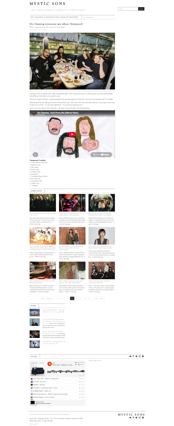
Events (73, 10)
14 (84, 298)
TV (67, 10)
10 (68, 298)
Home (33, 10)
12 (76, 298)
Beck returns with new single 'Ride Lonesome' (42, 282)
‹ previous (48, 298)
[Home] (47, 3)
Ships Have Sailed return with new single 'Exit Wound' (71, 214)
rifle (37, 424)
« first (42, 298)
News (40, 10)
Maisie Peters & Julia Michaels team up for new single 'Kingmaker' (71, 248)
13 (80, 298)
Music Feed (90, 17)
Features (59, 10)
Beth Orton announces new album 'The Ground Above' (71, 282)
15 (89, 298)
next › (96, 298)
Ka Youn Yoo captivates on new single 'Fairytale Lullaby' (100, 247)
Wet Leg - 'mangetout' (54, 341)
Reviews (49, 10)
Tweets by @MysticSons (95, 360)
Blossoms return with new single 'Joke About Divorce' (100, 214)
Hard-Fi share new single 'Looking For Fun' (99, 282)
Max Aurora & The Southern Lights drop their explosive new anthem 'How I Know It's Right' (42, 248)
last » (102, 298)
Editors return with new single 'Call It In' (43, 214)
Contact (82, 10)
